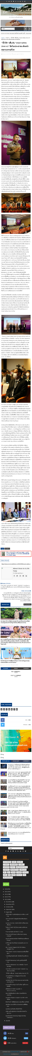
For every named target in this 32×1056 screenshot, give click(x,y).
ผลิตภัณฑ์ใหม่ (13, 864)
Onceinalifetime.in (15, 1051)
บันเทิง (14, 862)
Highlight (16, 761)
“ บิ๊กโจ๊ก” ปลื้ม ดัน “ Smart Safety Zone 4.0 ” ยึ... (17, 973)
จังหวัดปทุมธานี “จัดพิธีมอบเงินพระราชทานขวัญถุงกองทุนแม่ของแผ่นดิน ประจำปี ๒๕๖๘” (15, 661)
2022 (6, 899)
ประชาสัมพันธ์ (24, 33)
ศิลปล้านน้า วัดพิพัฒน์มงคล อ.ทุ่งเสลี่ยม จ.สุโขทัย (17, 1002)
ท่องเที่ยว (20, 862)
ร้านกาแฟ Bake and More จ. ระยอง (14, 931)
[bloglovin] (13, 1)
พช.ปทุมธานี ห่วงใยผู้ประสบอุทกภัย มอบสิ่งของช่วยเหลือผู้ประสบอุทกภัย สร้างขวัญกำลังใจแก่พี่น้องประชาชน (15, 621)
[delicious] (25, 1)
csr (9, 872)
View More (28, 604)
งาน (24, 874)
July (7, 1020)
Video (5, 874)
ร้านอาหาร (6, 869)
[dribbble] (16, 1)
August (8, 912)
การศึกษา (21, 864)
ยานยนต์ (19, 872)
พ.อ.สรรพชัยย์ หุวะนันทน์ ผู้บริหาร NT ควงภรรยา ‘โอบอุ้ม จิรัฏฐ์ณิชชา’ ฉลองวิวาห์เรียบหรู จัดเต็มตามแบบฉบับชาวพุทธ (19, 781)
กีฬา (5, 872)
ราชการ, (22, 54)
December (9, 901)
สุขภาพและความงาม (22, 867)
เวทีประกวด (23, 869)
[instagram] (22, 1)
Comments (26, 761)
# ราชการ (7, 548)
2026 (6, 889)
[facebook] (7, 1)
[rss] (18, 1)
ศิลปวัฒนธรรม (14, 869)
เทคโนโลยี (6, 867)
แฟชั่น (13, 874)
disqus (16, 668)
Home (2, 38)
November (9, 904)
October (8, 907)
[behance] (20, 1)
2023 (6, 897)
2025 (6, 891)
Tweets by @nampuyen (6, 843)
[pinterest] (11, 1)
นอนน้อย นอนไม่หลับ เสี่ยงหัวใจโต (14, 1009)
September (9, 909)
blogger (5, 668)
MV (9, 874)
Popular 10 (5, 761)
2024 (6, 894)
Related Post (5, 604)
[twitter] (9, 1)
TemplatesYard (7, 1054)
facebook (26, 668)
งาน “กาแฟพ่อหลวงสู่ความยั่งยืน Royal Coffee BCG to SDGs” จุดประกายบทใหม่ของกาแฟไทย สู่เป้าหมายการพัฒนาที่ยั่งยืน (19, 818)
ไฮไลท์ (13, 872)
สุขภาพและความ (8, 877)
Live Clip (19, 874)
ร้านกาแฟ (25, 872)
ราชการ (7, 38)
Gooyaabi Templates (24, 1054)
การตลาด (6, 864)
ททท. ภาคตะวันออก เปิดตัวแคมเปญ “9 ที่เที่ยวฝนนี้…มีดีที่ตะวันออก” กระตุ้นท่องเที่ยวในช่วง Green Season (19, 812)
